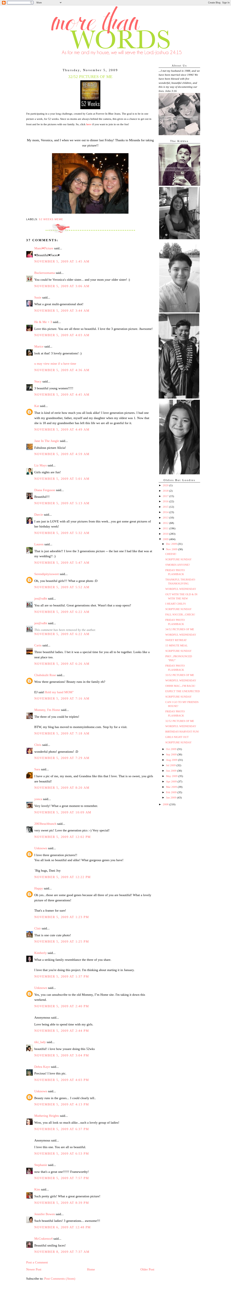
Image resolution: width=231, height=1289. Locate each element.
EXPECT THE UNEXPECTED (182, 691)
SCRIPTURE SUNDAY (178, 559)
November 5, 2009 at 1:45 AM (61, 261)
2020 (166, 485)
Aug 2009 (172, 759)
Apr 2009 (172, 781)
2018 (166, 490)
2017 (166, 496)
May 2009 (172, 776)
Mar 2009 (172, 786)
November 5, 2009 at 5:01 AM (61, 478)
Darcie (38, 514)
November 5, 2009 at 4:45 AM (61, 394)
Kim (37, 1189)
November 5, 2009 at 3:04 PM (61, 1055)
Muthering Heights (46, 1115)
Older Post (147, 1269)
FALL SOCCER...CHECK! (180, 614)
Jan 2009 (171, 797)
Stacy (38, 381)
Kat (36, 406)
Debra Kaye (42, 1066)
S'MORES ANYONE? (177, 564)
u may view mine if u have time (55, 363)
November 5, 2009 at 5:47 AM (61, 562)
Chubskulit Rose (45, 675)
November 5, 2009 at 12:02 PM (62, 837)
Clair (37, 928)
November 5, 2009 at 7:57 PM (61, 1178)
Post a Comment (37, 1262)
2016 (166, 501)
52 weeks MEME (51, 219)
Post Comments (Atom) (59, 1278)
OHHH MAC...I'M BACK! (180, 685)
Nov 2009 (172, 549)
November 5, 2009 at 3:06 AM (61, 286)
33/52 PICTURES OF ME (179, 675)
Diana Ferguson (44, 490)
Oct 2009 (171, 749)
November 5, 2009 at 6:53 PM (61, 1153)
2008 (166, 804)
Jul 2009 (171, 765)
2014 (166, 512)
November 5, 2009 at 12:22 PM (62, 877)
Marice (38, 346)
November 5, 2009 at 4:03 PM (61, 1080)
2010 (166, 533)
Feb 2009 (171, 792)
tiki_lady (40, 1042)
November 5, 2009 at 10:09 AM (62, 812)
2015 (166, 506)
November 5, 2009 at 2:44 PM (61, 1030)
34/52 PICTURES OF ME (179, 629)
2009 (166, 539)
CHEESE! (170, 554)
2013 (166, 517)
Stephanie (40, 1165)
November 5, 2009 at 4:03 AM (61, 335)
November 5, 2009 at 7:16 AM (61, 698)
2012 (166, 523)
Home (91, 1269)
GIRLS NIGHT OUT (177, 737)
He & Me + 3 (43, 322)
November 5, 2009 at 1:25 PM (61, 941)
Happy (38, 888)
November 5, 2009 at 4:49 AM (61, 429)
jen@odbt (40, 598)
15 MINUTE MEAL (176, 645)
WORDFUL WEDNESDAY (180, 588)
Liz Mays (40, 465)
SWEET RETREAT (176, 640)
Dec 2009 (172, 543)
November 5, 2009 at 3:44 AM (61, 310)
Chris (37, 745)
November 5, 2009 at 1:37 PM (61, 976)
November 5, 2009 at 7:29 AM (61, 758)
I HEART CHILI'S (175, 603)
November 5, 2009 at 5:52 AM (61, 587)
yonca (38, 799)
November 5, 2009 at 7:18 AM (61, 733)
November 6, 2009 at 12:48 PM (62, 1227)
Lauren (38, 544)
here (88, 124)
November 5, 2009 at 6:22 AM (61, 612)
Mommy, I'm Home (47, 710)
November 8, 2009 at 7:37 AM (61, 1252)
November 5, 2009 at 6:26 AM (61, 663)
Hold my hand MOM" (59, 692)
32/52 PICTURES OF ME (179, 721)
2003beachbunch (45, 823)
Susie (37, 297)
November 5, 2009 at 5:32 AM (61, 533)
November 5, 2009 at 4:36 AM (61, 370)
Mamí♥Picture (43, 248)
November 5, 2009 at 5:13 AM (61, 503)
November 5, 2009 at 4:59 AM (61, 454)
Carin (38, 645)
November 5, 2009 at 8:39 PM (61, 1203)
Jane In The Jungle (46, 441)
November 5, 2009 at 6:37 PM (61, 1129)
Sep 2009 (171, 754)
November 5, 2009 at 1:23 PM (61, 917)
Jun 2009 (171, 770)
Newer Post (33, 1269)
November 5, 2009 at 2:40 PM (61, 1006)
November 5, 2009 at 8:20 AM (61, 787)
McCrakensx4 (43, 1238)
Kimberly (40, 953)
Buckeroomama (44, 273)
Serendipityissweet (46, 574)
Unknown (40, 848)
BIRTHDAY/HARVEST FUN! (182, 731)
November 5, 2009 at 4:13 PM (61, 1104)
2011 (166, 528)
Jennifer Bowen (44, 1214)
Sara (37, 769)
